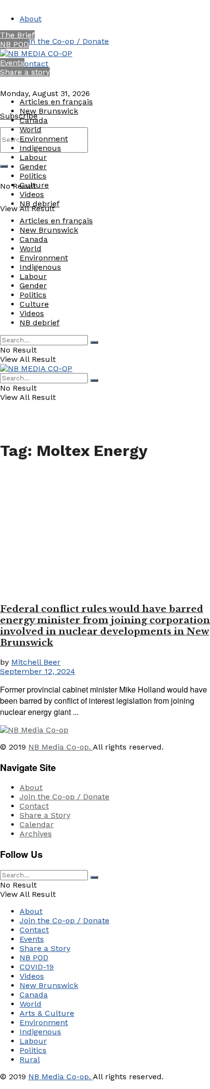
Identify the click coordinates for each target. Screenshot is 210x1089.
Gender (33, 166)
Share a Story (45, 815)
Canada (34, 120)
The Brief (17, 35)
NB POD (14, 44)
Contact (34, 63)
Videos (32, 194)
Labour (33, 157)
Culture (34, 185)
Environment (44, 138)
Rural (30, 1059)
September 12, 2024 (37, 671)
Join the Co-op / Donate (64, 41)
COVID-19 (37, 966)
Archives (36, 833)
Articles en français (56, 101)
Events (12, 62)
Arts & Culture (47, 1013)
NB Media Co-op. (60, 747)
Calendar (37, 824)
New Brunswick (49, 111)
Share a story (25, 72)
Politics (33, 175)
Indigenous (40, 148)
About (31, 18)
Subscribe (19, 115)
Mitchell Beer (36, 662)
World (31, 129)
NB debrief (40, 203)
